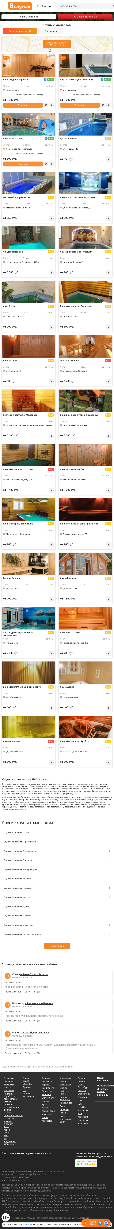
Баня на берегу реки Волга (18, 523)
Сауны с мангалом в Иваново (17, 878)
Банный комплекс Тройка (74, 741)
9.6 (52, 138)
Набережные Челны (66, 1092)
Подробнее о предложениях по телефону (28, 94)
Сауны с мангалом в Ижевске (17, 888)
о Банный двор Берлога (34, 974)
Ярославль (83, 1123)
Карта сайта (7, 1131)
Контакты (9, 1090)
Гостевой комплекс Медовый (20, 414)
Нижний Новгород (65, 1098)
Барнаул (46, 1084)
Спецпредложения (87, 16)
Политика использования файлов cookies (9, 1108)
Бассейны (27, 1084)
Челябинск (83, 1120)
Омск (62, 1106)
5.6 (52, 197)
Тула (80, 1103)
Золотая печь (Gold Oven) (78, 197)
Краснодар (47, 1120)
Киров (45, 1117)
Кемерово (47, 1114)
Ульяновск (83, 1110)
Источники (28, 1096)
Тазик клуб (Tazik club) (76, 79)
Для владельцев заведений (9, 1141)
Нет (36, 992)
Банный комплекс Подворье (76, 306)
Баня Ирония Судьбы (72, 469)
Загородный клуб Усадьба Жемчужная (18, 634)
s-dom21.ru (102, 1094)
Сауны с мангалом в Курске (16, 906)
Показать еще (57, 945)
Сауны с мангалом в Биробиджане (20, 841)
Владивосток (48, 1088)
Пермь (63, 1116)
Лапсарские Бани (70, 360)
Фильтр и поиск (30, 16)
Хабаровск (83, 1116)
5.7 (109, 197)
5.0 (109, 360)
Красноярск (65, 1078)
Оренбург (64, 1109)
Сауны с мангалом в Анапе (16, 832)
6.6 (52, 687)
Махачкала (65, 1084)
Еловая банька (11, 578)
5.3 (52, 306)
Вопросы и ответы (9, 1085)
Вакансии (8, 1081)
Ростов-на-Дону (65, 1120)
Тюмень (82, 1107)
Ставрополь (84, 1093)
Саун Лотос (9, 306)
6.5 (52, 360)
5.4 (109, 306)
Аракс (67, 686)
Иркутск (46, 1104)
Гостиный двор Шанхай (16, 197)
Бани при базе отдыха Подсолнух (79, 414)
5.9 (109, 252)
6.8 (52, 415)
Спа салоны (26, 1091)
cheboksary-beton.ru (103, 1090)
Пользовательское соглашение (9, 1116)
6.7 (52, 632)
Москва (63, 1088)
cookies (28, 1224)
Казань (45, 1107)
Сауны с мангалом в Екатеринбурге (20, 869)
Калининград (48, 1111)
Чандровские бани (13, 251)
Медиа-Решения (104, 1156)
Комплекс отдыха (70, 632)
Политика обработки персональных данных (9, 1097)
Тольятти (82, 1097)
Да (27, 992)
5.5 (109, 741)
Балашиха (47, 1081)
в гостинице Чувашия (76, 251)
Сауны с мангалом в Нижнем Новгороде (22, 934)
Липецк (63, 1081)
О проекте (9, 1078)
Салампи (11, 741)
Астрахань (47, 1078)
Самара (81, 1081)
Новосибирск (66, 1103)
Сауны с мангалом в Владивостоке (20, 851)
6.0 (109, 138)
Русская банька (68, 138)
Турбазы (27, 1087)
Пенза (63, 1112)
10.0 (51, 79)
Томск (81, 1100)
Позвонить (23, 105)
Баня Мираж (10, 360)
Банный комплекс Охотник (18, 469)
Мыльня (68, 578)
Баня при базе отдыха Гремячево (79, 523)
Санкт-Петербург (83, 1085)
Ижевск (45, 1101)
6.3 (52, 578)
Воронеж (46, 1094)
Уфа (80, 1113)
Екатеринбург (48, 1097)
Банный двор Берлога (15, 79)
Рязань (81, 1078)
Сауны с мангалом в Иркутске (18, 897)
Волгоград (47, 1091)
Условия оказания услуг (8, 1124)
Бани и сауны (26, 1079)
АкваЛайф (12, 138)
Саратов (82, 1090)
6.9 (109, 524)
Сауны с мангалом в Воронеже (18, 860)
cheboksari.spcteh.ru (104, 1085)
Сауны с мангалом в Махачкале (19, 925)
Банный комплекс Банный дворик (22, 686)
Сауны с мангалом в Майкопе (17, 915)
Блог (6, 1135)
